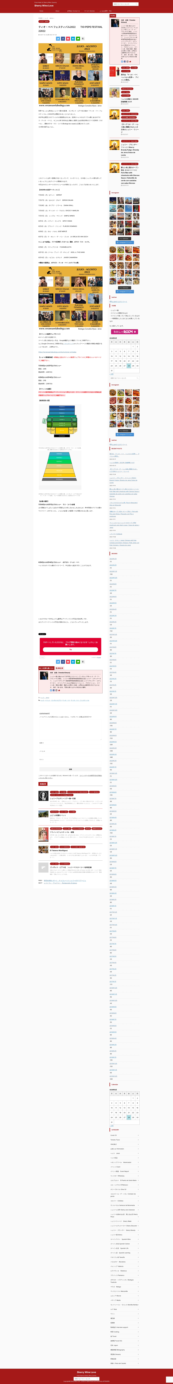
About (57, 11)
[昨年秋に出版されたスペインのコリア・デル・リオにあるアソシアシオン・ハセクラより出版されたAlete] (120, 200)
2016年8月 (113, 1013)
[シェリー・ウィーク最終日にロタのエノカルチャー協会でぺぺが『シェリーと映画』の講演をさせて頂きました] (128, 216)
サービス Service (89, 11)
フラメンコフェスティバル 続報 (62, 832)
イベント (47, 700)
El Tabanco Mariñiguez (59, 850)
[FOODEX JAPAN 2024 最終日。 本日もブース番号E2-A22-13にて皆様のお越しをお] (136, 200)
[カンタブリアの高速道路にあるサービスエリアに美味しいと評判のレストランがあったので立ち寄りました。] (113, 249)
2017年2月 (113, 975)
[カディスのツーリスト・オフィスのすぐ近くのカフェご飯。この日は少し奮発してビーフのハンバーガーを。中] (120, 281)
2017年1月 (113, 981)
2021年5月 (113, 666)
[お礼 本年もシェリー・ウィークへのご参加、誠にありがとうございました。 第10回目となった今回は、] (113, 224)
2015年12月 (113, 1063)
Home (41, 11)
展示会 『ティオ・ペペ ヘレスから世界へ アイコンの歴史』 (130, 77)
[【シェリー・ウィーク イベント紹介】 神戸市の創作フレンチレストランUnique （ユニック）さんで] (136, 224)
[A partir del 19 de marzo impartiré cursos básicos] (113, 208)
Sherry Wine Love (43, 5)
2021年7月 (113, 653)
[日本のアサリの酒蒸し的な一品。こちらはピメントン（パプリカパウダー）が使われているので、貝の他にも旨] (120, 265)
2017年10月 (113, 925)
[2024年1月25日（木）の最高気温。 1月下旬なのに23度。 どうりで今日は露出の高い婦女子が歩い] (128, 208)
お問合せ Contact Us (73, 11)
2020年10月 (113, 710)
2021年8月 (113, 647)
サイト (41, 759)
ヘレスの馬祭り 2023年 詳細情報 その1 (122, 462)
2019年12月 (113, 773)
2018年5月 (113, 880)
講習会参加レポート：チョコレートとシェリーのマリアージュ (65, 881)
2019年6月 (113, 805)
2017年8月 (113, 937)
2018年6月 (113, 874)
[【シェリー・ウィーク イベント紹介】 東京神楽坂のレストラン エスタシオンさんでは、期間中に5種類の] (120, 231)
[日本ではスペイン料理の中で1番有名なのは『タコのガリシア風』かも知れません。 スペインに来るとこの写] (136, 249)
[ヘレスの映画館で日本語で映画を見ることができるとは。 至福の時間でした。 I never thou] (136, 208)
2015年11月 (113, 1070)
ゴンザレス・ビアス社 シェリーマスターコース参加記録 (71, 867)
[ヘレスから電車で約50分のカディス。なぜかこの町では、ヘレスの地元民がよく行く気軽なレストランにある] (136, 281)
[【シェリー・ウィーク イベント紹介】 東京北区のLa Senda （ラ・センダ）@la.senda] (136, 231)
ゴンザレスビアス (56, 700)
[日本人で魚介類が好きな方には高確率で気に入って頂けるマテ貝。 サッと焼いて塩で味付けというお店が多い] (120, 249)
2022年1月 (113, 628)
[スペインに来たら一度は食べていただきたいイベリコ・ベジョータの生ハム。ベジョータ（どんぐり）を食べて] (113, 257)
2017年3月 (113, 969)
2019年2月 (113, 830)
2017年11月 (113, 918)
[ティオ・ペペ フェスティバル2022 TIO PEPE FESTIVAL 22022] (73, 39)
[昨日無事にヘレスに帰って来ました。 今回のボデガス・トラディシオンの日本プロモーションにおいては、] (128, 200)
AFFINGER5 (106, 1381)
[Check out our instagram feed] (47, 627)
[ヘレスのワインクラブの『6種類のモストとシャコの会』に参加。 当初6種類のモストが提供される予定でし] (120, 208)
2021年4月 (113, 672)
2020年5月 (113, 742)
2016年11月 (113, 994)
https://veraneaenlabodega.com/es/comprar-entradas (57, 352)
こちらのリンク (68, 344)
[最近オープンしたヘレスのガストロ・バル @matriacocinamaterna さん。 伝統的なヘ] (136, 257)
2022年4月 (113, 609)
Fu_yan (99, 657)
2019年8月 (113, 792)
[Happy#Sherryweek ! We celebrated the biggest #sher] (120, 224)
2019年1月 (113, 836)
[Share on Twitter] (43, 631)
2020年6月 (113, 735)
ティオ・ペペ (66, 700)
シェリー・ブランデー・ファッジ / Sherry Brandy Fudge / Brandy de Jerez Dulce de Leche (130, 150)
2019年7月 (113, 798)
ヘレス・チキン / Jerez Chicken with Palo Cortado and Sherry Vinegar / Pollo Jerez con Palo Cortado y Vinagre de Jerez (124, 542)
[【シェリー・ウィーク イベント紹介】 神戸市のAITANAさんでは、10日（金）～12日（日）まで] (128, 224)
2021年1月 (113, 691)
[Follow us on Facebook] (40, 627)
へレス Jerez (44, 697)
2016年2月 (113, 1051)
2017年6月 (113, 950)
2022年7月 (113, 590)
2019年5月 (113, 811)
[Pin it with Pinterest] (47, 631)
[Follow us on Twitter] (43, 627)
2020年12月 (113, 697)
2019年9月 (113, 786)
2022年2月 (113, 622)
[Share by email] (54, 631)
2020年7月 (113, 729)
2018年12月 (113, 843)
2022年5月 (113, 603)
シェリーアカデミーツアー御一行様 (63, 798)
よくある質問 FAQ (105, 11)
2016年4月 (113, 1038)
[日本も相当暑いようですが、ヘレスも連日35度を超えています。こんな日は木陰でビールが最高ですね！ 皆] (128, 273)
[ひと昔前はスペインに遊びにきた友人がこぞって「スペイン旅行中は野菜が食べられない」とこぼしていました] (128, 249)
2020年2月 (113, 761)
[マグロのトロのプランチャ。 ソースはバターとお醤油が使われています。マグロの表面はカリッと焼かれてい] (128, 257)
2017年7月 (113, 944)
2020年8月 (113, 723)
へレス (42, 700)
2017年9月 (113, 931)
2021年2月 (113, 685)
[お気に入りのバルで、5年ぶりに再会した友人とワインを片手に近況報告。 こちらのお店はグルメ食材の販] (113, 281)
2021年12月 (113, 634)
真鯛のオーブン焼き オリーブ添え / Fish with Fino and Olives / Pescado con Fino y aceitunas (124, 514)
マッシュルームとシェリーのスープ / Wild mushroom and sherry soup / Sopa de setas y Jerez (124, 525)
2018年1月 (113, 906)
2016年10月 (113, 1000)
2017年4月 (113, 962)
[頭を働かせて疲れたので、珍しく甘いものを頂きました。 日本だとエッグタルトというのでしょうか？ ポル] (136, 273)
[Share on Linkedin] (51, 631)
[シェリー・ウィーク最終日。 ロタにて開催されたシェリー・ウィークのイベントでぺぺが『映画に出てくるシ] (136, 216)
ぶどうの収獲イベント (58, 815)
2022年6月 (113, 596)
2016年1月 (113, 1057)
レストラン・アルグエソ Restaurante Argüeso (60, 883)
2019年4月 (113, 817)
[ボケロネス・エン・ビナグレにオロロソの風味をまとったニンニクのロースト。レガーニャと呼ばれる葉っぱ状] (113, 265)
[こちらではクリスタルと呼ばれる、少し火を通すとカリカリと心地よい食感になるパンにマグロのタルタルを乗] (120, 257)
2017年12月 (113, 912)
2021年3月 (113, 678)
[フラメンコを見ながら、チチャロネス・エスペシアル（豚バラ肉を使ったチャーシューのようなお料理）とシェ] (136, 265)
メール (42, 751)
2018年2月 (113, 899)
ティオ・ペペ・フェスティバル (80, 700)
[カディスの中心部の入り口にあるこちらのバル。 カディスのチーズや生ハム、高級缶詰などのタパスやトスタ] (128, 281)
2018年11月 (113, 849)
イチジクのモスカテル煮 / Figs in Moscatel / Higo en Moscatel (124, 504)
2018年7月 (113, 868)
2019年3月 (113, 824)
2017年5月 (113, 956)
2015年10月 (113, 1076)
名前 (41, 743)
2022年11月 (113, 571)
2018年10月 (113, 855)
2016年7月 (113, 1019)
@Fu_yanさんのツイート (118, 302)
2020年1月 (113, 767)
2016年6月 (113, 1026)
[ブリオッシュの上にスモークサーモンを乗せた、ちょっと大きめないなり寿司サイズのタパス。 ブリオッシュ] (128, 265)
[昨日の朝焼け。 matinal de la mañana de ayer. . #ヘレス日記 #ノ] (120, 216)
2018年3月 (113, 893)
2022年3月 (113, 615)
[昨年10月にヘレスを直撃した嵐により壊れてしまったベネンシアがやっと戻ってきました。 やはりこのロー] (113, 200)
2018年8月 (113, 861)
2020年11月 (113, 704)
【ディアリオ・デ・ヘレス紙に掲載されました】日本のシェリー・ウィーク (124, 470)
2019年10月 (113, 779)
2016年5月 (113, 1032)
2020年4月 (113, 748)
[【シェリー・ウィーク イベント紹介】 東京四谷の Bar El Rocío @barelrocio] (128, 231)
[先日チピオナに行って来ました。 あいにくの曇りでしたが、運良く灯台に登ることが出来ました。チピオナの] (113, 216)
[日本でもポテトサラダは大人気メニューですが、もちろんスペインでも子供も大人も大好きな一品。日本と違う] (120, 273)
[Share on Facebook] (40, 631)
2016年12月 (113, 988)
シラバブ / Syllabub (116, 534)
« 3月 (112, 374)
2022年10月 (113, 578)
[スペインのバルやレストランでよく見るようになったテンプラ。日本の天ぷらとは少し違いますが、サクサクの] (113, 273)
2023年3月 (113, 559)
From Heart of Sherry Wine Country (86, 1375)
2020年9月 (113, 716)
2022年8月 (113, 584)
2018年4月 (113, 887)
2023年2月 (113, 565)
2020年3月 (113, 754)
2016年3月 (113, 1044)
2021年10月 (113, 641)
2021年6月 (113, 660)
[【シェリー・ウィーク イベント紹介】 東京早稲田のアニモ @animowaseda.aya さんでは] (113, 231)
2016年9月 (113, 1007)
